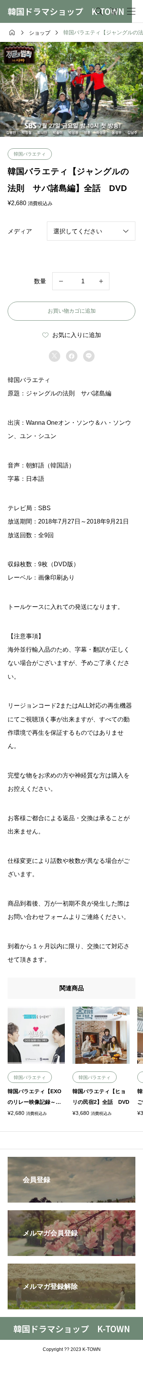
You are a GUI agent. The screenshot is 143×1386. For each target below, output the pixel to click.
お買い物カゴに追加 (72, 311)
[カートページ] (114, 11)
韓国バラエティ (30, 154)
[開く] (131, 11)
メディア (20, 231)
